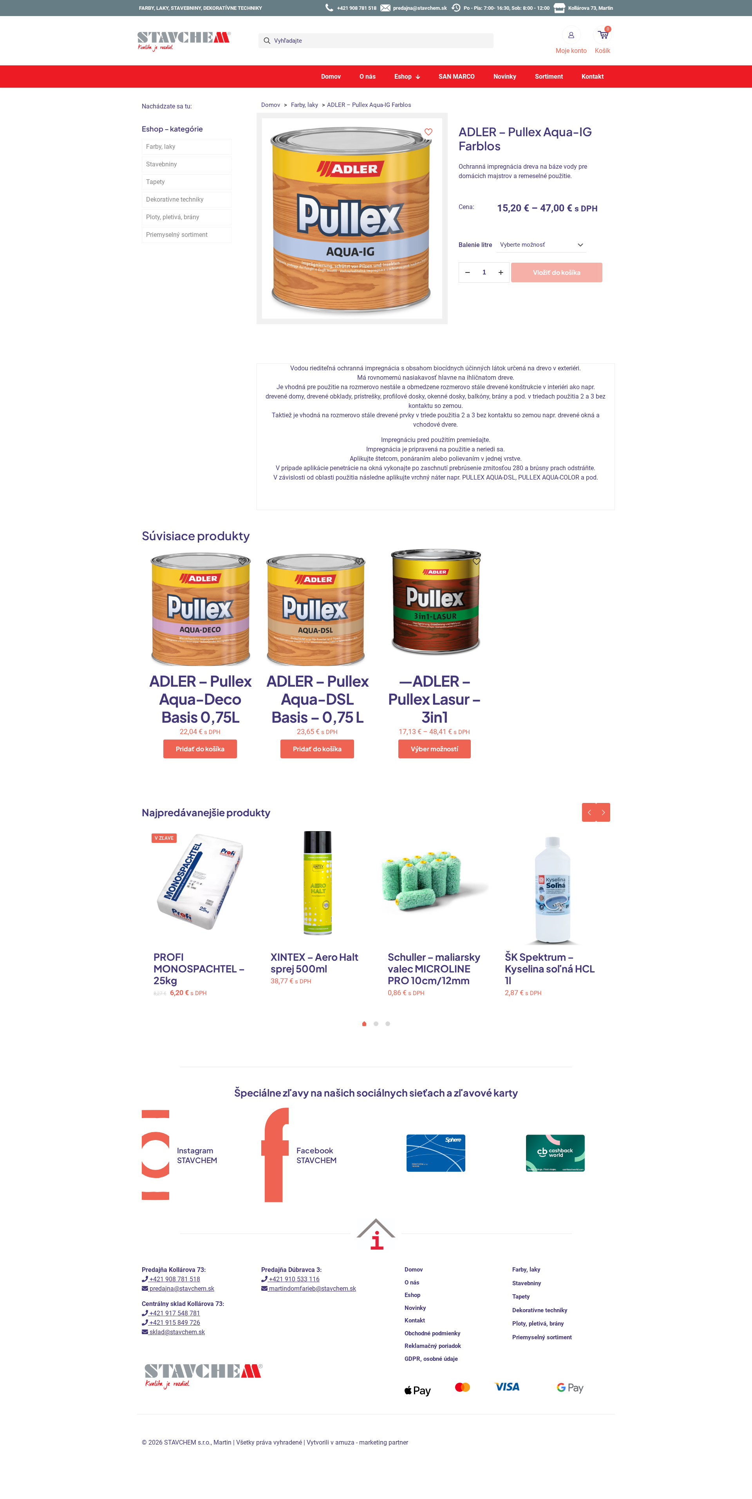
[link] (436, 1193)
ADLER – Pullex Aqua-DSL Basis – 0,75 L (317, 698)
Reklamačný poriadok (433, 1345)
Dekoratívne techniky (175, 199)
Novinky (415, 1307)
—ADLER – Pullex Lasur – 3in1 (434, 698)
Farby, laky (304, 104)
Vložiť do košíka (556, 272)
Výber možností (434, 749)
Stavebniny (161, 164)
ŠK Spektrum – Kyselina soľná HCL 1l (550, 969)
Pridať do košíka (200, 749)
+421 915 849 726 (174, 1322)
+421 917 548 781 (174, 1313)
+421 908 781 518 (174, 1279)
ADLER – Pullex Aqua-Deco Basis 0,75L (200, 698)
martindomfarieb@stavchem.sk (312, 1288)
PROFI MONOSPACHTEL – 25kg (199, 969)
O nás (412, 1282)
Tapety (155, 182)
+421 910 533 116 (294, 1279)
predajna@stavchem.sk (181, 1288)
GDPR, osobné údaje (431, 1358)
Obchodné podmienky (433, 1333)
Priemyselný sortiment (177, 234)
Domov (270, 104)
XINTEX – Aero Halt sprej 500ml (314, 963)
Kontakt (415, 1320)
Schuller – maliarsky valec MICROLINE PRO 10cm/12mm (434, 969)
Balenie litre (475, 245)
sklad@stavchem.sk (176, 1332)
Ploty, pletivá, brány (172, 217)
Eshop (412, 1295)
